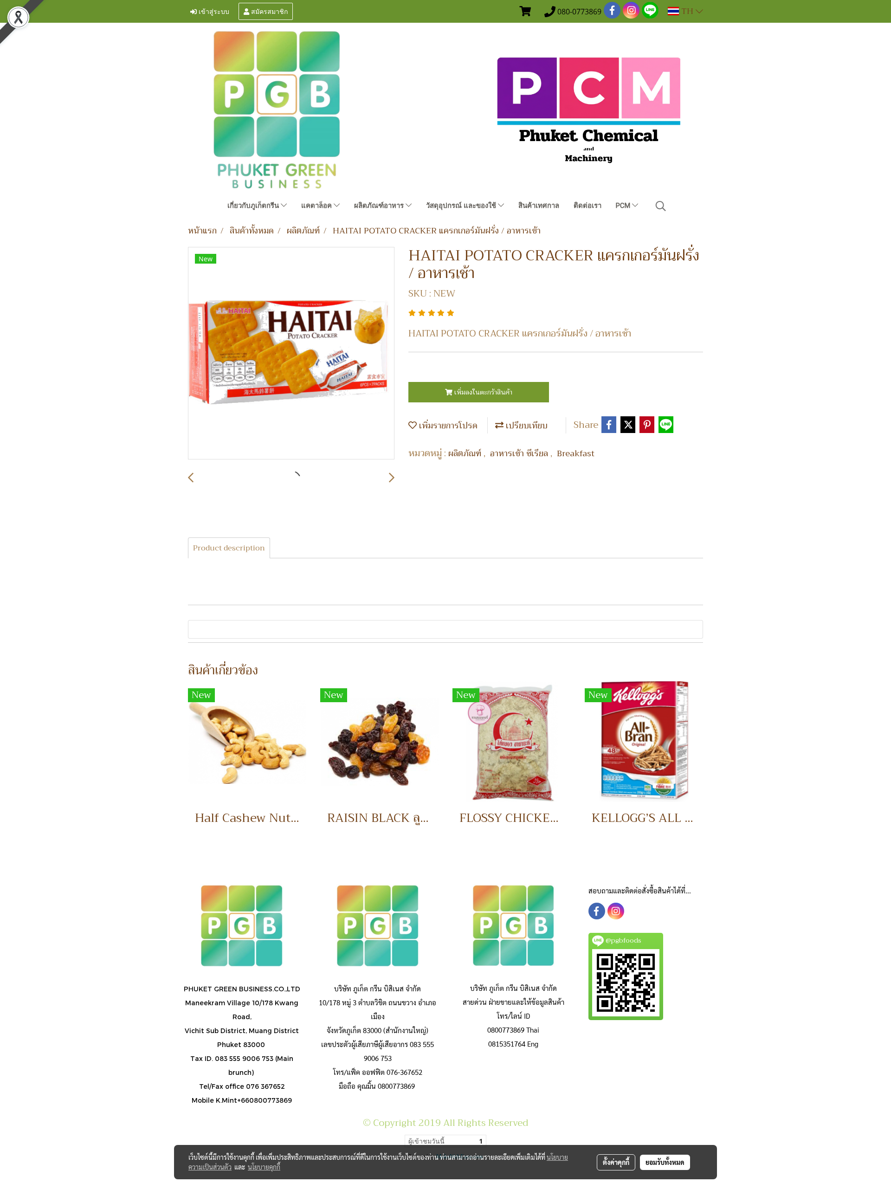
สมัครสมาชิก (268, 11)
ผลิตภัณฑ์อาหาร (380, 205)
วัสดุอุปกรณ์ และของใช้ (462, 205)
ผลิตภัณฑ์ (466, 453)
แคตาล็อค (317, 205)
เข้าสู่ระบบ (213, 11)
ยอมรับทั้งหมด (665, 1162)
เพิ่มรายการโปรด (447, 425)
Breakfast (575, 453)
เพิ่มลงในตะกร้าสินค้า (482, 392)
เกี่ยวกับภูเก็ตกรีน (254, 205)
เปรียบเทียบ (526, 425)
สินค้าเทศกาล (538, 205)
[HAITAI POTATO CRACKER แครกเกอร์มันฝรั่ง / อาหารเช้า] (291, 353)
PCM (624, 205)
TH (687, 11)
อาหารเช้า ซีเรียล (520, 453)
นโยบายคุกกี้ (264, 1167)
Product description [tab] (229, 548)
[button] (661, 206)
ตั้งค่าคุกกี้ (616, 1162)
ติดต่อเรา (587, 205)
